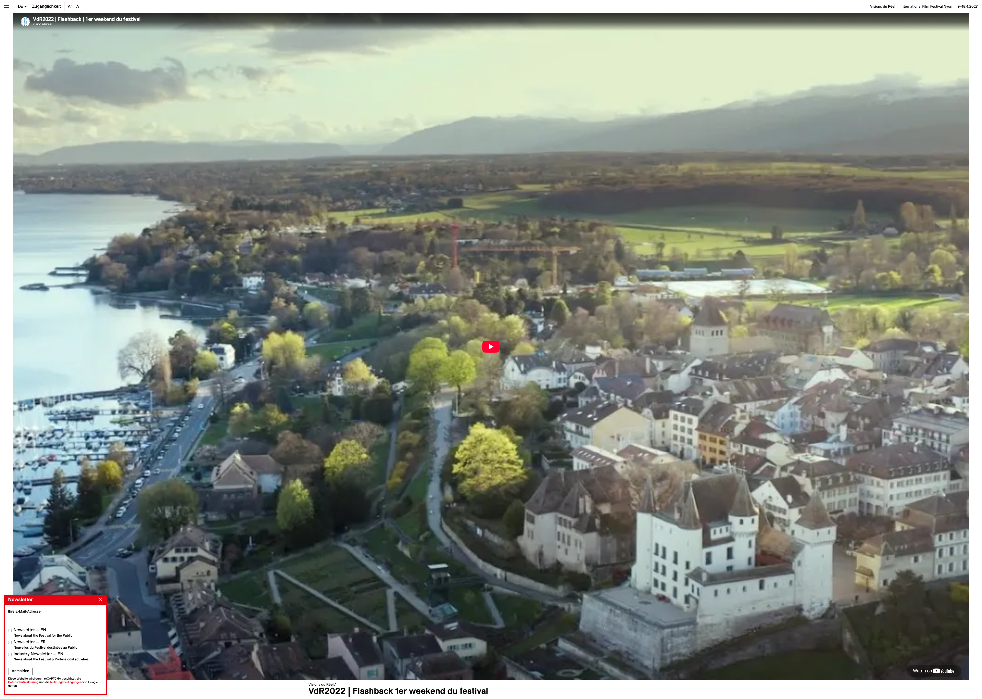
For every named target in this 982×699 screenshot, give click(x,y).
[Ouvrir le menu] (6, 6)
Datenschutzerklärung (23, 682)
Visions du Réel (320, 684)
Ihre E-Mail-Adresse (24, 611)
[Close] (99, 599)
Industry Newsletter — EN (51, 656)
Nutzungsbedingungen (66, 682)
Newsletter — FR (45, 644)
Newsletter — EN (43, 632)
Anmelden (20, 671)
